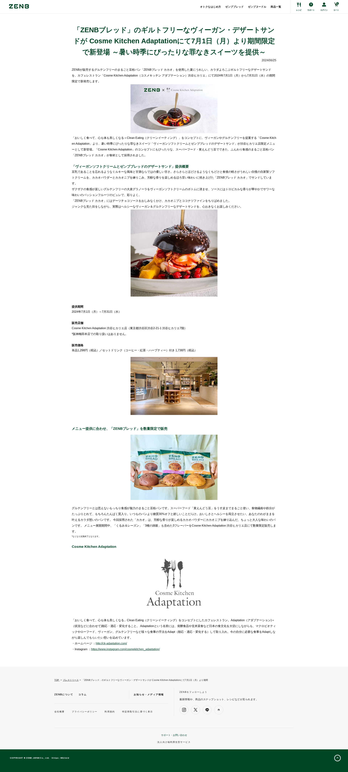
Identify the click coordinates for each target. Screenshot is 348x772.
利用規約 (110, 711)
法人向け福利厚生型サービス (173, 742)
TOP (57, 680)
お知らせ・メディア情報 (149, 694)
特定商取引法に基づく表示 (137, 711)
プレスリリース (71, 680)
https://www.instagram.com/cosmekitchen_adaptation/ (125, 649)
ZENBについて (63, 694)
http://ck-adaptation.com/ (111, 643)
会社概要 (59, 711)
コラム (82, 694)
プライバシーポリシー (84, 711)
